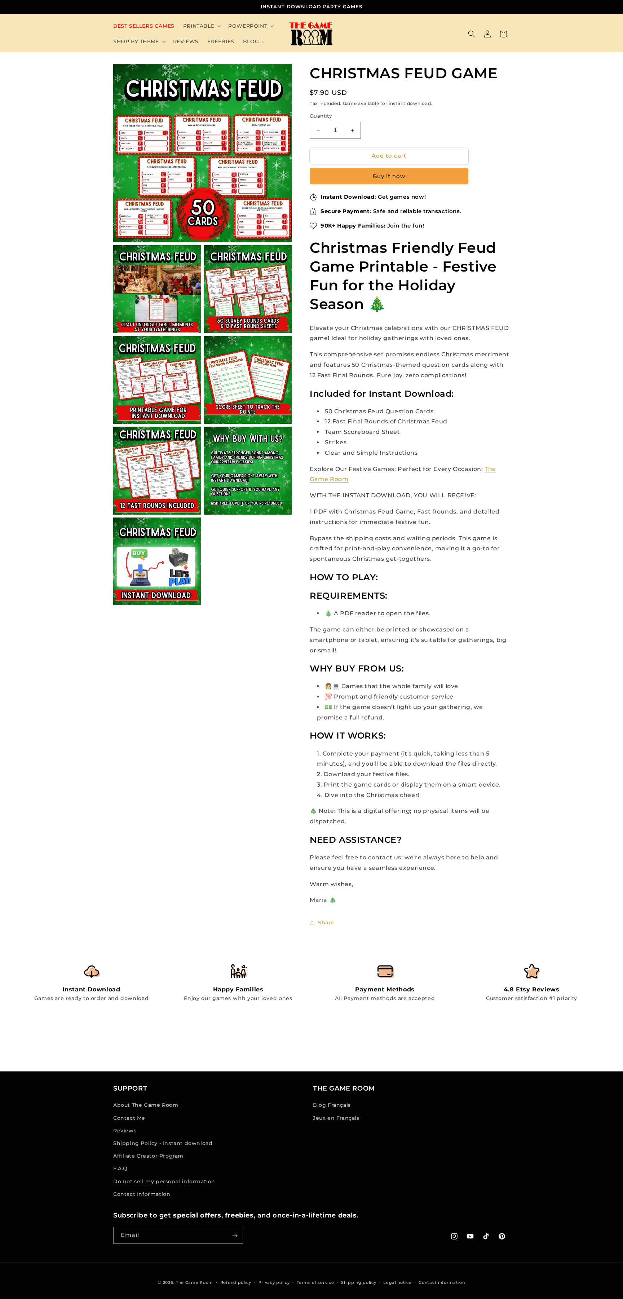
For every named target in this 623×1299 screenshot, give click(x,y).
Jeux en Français (336, 1118)
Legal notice (397, 1282)
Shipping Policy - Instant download (162, 1143)
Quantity (321, 116)
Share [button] (326, 922)
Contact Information (141, 1194)
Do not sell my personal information (164, 1181)
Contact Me (129, 1118)
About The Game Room (145, 1105)
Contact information (442, 1282)
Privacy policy (274, 1282)
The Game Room (194, 1282)
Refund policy (235, 1282)
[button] (201, 26)
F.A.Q (120, 1169)
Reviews (124, 1130)
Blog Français (332, 1105)
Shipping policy (358, 1282)
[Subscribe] (235, 1235)
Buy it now (389, 176)
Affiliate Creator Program (148, 1156)
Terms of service (315, 1282)
